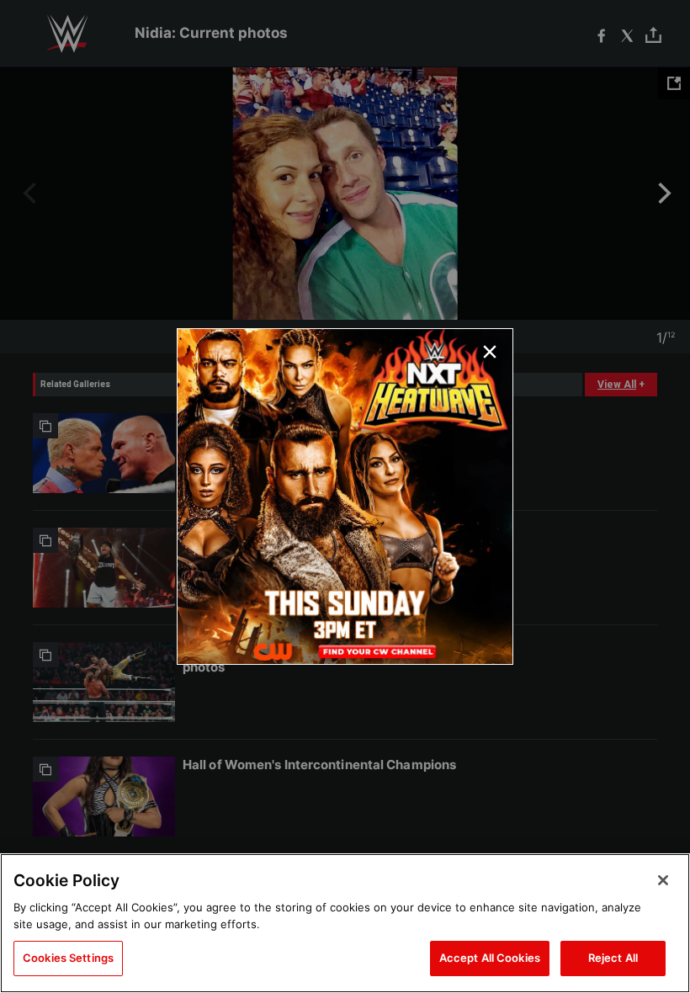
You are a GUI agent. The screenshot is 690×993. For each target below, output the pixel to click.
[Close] (663, 880)
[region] (345, 923)
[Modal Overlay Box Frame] (345, 496)
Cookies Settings (68, 957)
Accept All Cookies (489, 957)
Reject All (613, 957)
